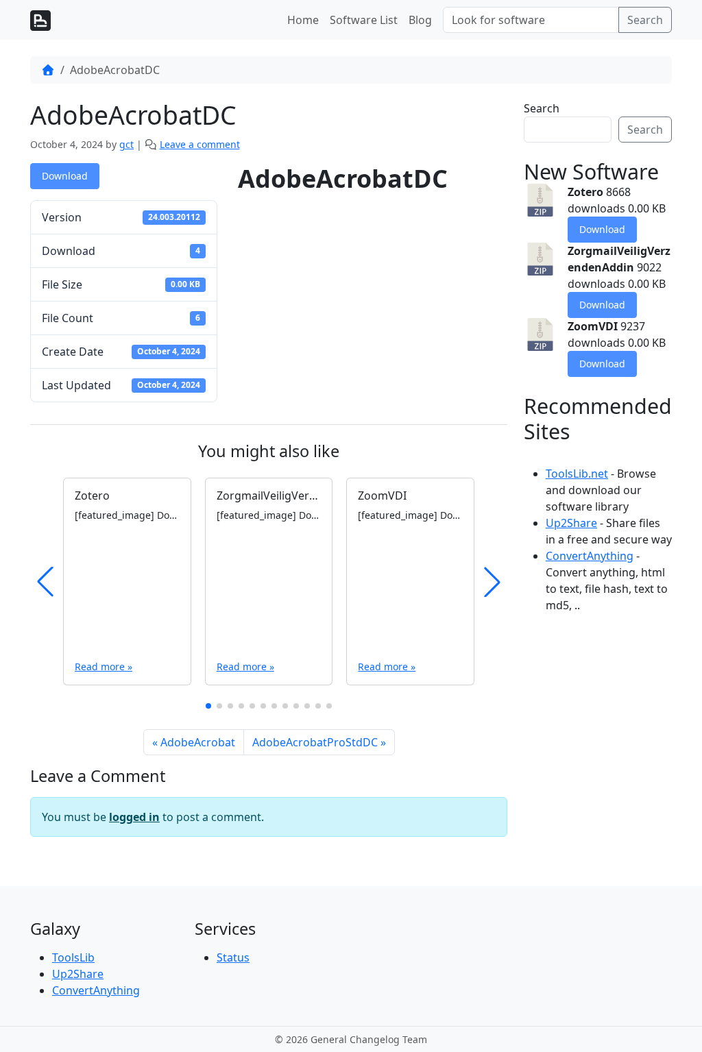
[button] (208, 706)
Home (303, 19)
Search (645, 19)
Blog (420, 19)
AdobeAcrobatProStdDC (315, 742)
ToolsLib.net (577, 473)
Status (233, 957)
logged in (134, 816)
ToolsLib (73, 957)
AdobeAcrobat (197, 742)
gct (126, 144)
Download (65, 175)
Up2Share (571, 522)
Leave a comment (200, 144)
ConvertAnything (589, 555)
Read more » (103, 666)
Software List (364, 19)
